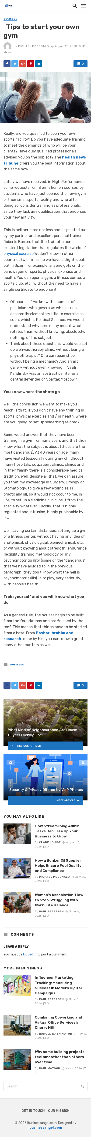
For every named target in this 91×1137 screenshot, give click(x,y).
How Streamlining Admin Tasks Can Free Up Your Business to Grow (57, 831)
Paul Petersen (51, 911)
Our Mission (59, 1111)
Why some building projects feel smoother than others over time (59, 1056)
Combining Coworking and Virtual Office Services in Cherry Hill (58, 1022)
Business (10, 19)
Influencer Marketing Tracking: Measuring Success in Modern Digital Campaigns (58, 985)
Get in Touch (33, 1111)
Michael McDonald (33, 46)
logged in (29, 954)
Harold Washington (55, 1033)
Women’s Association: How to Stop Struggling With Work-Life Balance (59, 900)
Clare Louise (50, 842)
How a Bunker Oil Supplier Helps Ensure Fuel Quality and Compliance (58, 865)
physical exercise (19, 253)
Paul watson (49, 1068)
